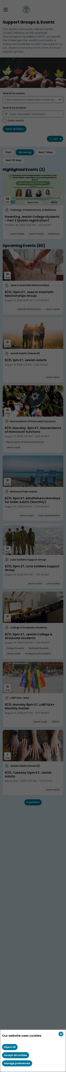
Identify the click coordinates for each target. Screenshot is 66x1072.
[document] (33, 1051)
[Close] (61, 1034)
